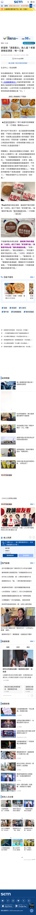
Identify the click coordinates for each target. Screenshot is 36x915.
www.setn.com (18, 910)
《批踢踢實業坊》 (10, 82)
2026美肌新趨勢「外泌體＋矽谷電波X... (16, 343)
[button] (28, 1)
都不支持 (8, 553)
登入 (34, 2)
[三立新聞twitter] (23, 900)
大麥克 (14, 136)
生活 (31, 6)
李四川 (7, 551)
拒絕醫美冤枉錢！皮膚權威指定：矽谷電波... (17, 340)
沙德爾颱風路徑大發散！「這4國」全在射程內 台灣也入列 (5, 849)
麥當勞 (6, 122)
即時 (6, 6)
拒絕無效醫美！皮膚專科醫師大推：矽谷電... (17, 346)
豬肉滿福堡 (18, 211)
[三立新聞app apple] (7, 906)
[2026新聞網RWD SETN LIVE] (2, 2)
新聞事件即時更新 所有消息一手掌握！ (16, 330)
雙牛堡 (31, 133)
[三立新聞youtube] (2, 900)
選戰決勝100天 (14, 6)
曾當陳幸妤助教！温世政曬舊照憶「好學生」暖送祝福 (28, 829)
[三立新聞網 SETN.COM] (2, 6)
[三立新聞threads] (28, 900)
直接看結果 (10, 555)
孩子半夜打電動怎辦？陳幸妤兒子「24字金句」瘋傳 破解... (17, 629)
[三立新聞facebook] (8, 900)
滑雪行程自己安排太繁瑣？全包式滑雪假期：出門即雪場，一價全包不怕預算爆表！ (17, 810)
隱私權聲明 (4, 910)
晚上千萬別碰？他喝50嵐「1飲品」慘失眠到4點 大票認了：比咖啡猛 (28, 849)
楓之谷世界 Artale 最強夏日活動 (17, 849)
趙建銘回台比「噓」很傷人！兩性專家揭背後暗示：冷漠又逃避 (17, 829)
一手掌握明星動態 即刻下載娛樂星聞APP (16, 333)
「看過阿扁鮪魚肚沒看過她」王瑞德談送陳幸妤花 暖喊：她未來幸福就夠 (28, 810)
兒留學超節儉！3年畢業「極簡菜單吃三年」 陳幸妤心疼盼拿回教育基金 (5, 810)
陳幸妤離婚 (25, 6)
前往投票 (26, 555)
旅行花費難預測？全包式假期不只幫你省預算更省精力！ (5, 829)
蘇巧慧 (7, 548)
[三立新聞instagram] (13, 900)
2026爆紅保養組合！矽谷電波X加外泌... (16, 336)
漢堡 (10, 122)
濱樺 (7, 647)
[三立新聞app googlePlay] (21, 906)
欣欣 (18, 647)
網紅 (28, 647)
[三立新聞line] (18, 900)
